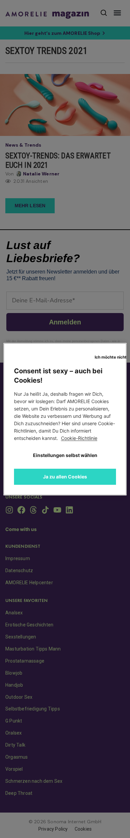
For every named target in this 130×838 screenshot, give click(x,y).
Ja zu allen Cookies (65, 476)
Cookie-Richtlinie (79, 438)
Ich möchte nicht (111, 357)
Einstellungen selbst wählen (65, 455)
